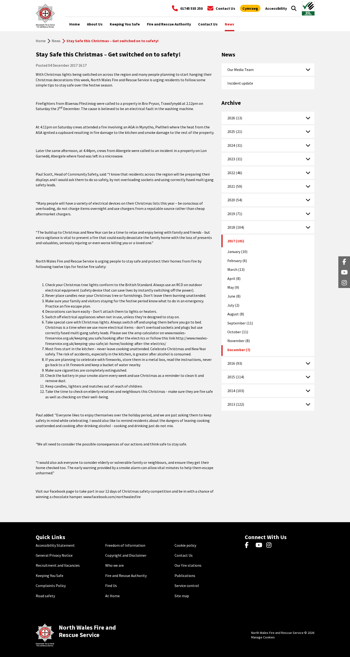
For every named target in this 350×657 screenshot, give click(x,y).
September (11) (240, 323)
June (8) (233, 296)
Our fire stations (188, 565)
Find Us (111, 585)
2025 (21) (234, 131)
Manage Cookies (263, 637)
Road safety (45, 595)
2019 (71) (234, 213)
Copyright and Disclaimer (125, 555)
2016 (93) (234, 363)
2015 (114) (235, 376)
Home (41, 40)
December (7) (238, 349)
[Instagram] (270, 545)
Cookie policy (185, 545)
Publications (185, 575)
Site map (182, 595)
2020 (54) (234, 199)
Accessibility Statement (55, 545)
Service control (187, 585)
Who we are (114, 565)
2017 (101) (235, 240)
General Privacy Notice (54, 555)
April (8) (233, 278)
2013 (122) (235, 404)
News (56, 40)
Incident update (240, 83)
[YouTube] (259, 545)
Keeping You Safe (49, 575)
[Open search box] (294, 8)
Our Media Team (240, 69)
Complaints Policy (51, 585)
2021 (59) (234, 186)
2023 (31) (234, 159)
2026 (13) (234, 118)
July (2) (233, 305)
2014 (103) (235, 390)
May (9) (233, 287)
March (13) (236, 269)
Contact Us (184, 555)
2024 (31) (234, 145)
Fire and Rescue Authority (126, 575)
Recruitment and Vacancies (58, 565)
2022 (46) (234, 172)
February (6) (237, 260)
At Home (112, 595)
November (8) (238, 340)
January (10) (237, 251)
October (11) (237, 331)
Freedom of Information (125, 545)
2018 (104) (235, 227)
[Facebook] (249, 545)
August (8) (235, 314)
